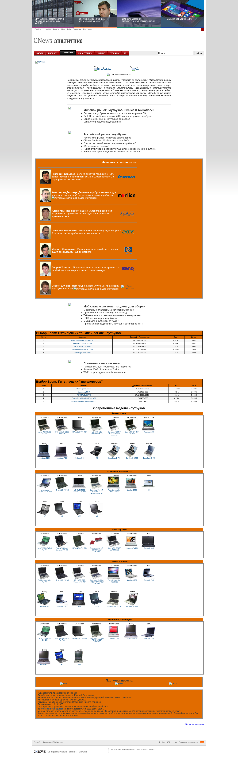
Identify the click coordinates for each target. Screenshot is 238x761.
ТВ (125, 53)
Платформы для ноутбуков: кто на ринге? (107, 366)
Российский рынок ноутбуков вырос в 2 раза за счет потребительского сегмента (86, 232)
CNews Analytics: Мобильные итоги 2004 (106, 140)
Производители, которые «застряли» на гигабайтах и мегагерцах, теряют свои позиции (85, 269)
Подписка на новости (188, 742)
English (37, 29)
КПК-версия (172, 742)
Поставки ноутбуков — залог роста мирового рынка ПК (114, 113)
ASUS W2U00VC (84, 395)
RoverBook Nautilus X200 (82, 350)
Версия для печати (194, 724)
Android (56, 29)
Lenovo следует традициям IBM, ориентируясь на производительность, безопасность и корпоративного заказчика (83, 176)
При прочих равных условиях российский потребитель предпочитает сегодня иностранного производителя (82, 213)
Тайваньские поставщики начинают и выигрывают (112, 315)
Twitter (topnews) (74, 29)
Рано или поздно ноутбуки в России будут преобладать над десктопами (85, 250)
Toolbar (162, 742)
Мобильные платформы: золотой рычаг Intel (108, 309)
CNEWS (39, 53)
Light (63, 29)
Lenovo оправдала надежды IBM (102, 121)
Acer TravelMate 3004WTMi (82, 340)
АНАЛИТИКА (67, 53)
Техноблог (38, 742)
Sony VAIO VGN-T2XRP (82, 343)
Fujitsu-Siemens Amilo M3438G (83, 401)
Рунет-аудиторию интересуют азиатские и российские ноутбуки (119, 148)
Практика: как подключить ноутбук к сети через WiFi (113, 323)
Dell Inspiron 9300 (83, 389)
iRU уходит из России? (96, 146)
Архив (60, 742)
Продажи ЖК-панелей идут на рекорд (105, 312)
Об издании (53, 752)
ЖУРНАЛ (101, 53)
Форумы (48, 742)
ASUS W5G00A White (82, 346)
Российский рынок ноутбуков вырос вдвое (107, 137)
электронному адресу (52, 709)
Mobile (48, 29)
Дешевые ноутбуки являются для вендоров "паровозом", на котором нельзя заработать (84, 193)
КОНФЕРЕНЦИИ (85, 53)
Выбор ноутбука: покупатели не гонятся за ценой (111, 151)
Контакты (83, 752)
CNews (151, 749)
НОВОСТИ (52, 53)
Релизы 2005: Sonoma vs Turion (101, 369)
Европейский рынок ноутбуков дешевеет (106, 118)
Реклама (63, 752)
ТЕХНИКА (114, 53)
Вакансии (73, 752)
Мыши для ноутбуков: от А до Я (101, 320)
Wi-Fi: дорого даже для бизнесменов (104, 372)
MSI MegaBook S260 (82, 353)
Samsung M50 (84, 392)
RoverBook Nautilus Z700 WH (84, 398)
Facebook (87, 29)
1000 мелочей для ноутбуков (100, 318)
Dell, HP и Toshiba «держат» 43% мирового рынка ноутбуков (117, 116)
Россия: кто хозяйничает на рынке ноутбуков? (109, 143)
